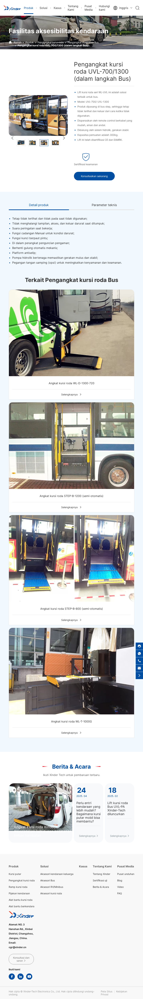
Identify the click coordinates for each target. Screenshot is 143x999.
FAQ (119, 893)
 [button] (12, 138)
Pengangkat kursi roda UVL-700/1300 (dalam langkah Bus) (53, 45)
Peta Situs (106, 991)
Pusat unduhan (125, 873)
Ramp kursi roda (18, 886)
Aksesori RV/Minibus (51, 886)
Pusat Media (89, 7)
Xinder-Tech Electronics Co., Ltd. (42, 991)
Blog (119, 880)
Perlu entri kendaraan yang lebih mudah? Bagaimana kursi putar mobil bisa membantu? (88, 812)
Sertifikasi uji (100, 880)
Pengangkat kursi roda (51, 42)
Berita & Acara (71, 766)
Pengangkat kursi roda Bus (83, 42)
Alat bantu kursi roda (20, 899)
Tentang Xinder (101, 873)
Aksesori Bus (47, 880)
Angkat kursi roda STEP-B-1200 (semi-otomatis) (71, 496)
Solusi (43, 8)
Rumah (17, 42)
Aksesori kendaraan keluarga (56, 873)
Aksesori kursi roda (51, 893)
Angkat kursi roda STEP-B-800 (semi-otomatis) (71, 608)
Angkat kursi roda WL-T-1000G (71, 721)
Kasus (57, 8)
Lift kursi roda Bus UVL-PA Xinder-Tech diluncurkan (117, 808)
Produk (28, 8)
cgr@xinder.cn (17, 947)
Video (120, 886)
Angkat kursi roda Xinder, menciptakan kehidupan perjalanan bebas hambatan (43, 831)
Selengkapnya (71, 394)
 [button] (64, 138)
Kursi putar (15, 873)
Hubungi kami (104, 7)
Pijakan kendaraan (19, 893)
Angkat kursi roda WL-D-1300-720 (71, 383)
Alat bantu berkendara (21, 906)
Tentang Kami (73, 7)
